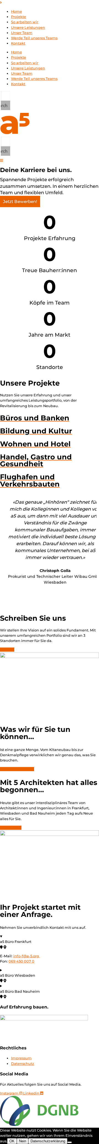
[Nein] (69, 1142)
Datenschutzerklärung (48, 1141)
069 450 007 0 (21, 961)
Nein (22, 1141)
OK (12, 1141)
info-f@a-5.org (26, 956)
